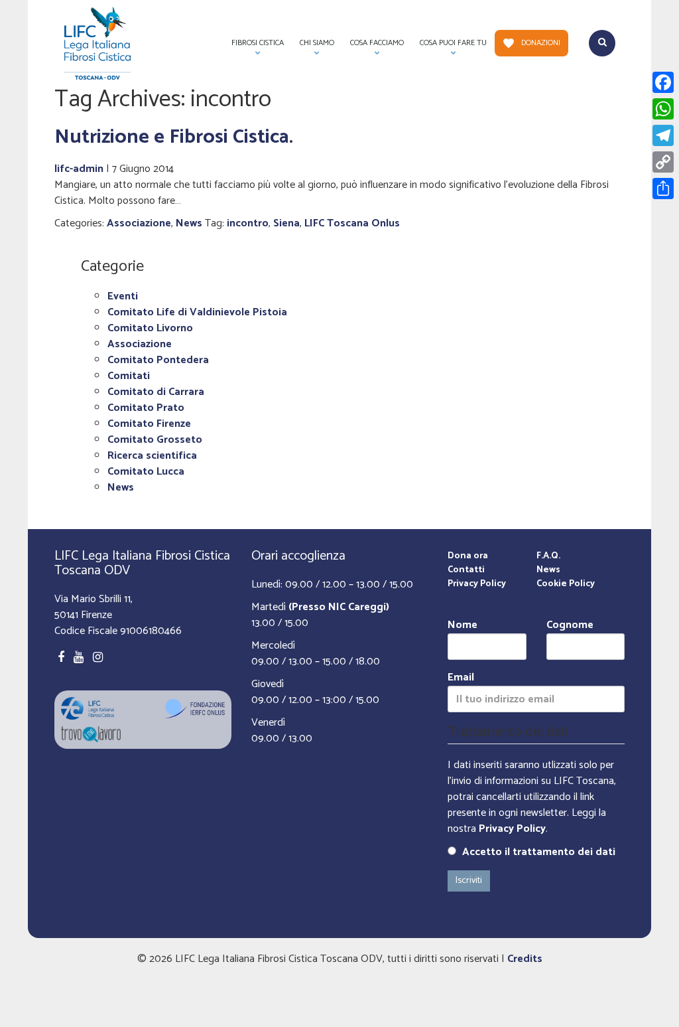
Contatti (466, 570)
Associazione (139, 223)
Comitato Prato (145, 408)
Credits (524, 959)
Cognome (569, 625)
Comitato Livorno (150, 328)
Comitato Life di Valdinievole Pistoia (197, 312)
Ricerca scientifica (152, 456)
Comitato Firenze (149, 424)
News (189, 223)
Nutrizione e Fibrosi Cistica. (173, 137)
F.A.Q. (548, 556)
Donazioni (540, 43)
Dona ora (468, 556)
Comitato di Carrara (155, 392)
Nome (462, 625)
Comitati (128, 376)
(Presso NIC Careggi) (338, 607)
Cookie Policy (565, 584)
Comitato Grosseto (154, 440)
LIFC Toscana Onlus (352, 223)
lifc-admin (78, 169)
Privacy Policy (477, 584)
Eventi (122, 296)
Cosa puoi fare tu (449, 46)
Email (461, 678)
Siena (286, 223)
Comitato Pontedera (158, 360)
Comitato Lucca (145, 472)
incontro (248, 223)
